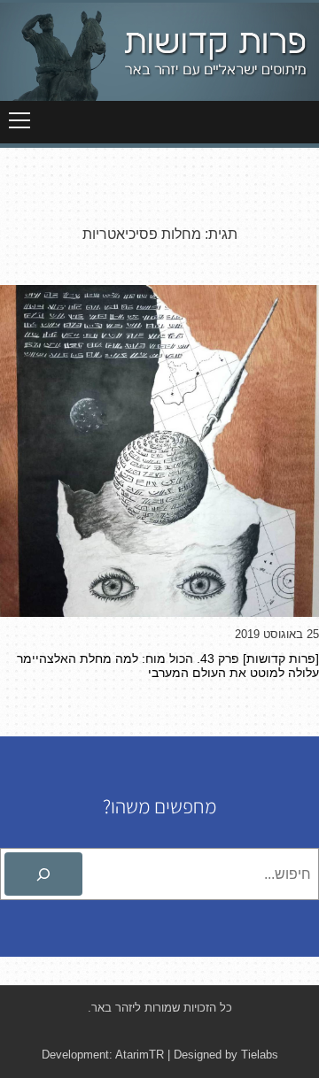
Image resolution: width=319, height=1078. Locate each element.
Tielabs (259, 1054)
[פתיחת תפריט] (19, 120)
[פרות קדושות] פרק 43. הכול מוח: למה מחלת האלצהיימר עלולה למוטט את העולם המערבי (168, 665)
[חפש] (43, 874)
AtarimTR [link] (139, 1054)
